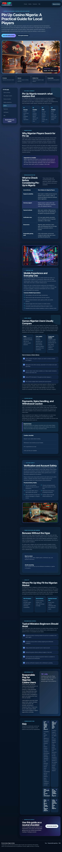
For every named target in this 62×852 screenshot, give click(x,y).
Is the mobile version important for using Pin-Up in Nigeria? (54, 804)
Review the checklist (52, 826)
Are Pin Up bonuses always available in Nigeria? (54, 792)
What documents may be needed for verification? (47, 792)
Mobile (29, 4)
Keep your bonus (56, 4)
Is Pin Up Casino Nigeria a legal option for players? (46, 725)
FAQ (39, 4)
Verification (6, 112)
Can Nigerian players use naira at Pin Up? (54, 725)
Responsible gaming (53, 843)
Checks (25, 4)
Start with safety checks (8, 35)
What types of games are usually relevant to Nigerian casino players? (46, 805)
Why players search (8, 95)
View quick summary (23, 35)
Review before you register (9, 120)
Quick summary (7, 92)
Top (46, 843)
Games (5, 105)
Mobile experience (8, 102)
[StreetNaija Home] (6, 4)
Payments (35, 4)
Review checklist (7, 99)
